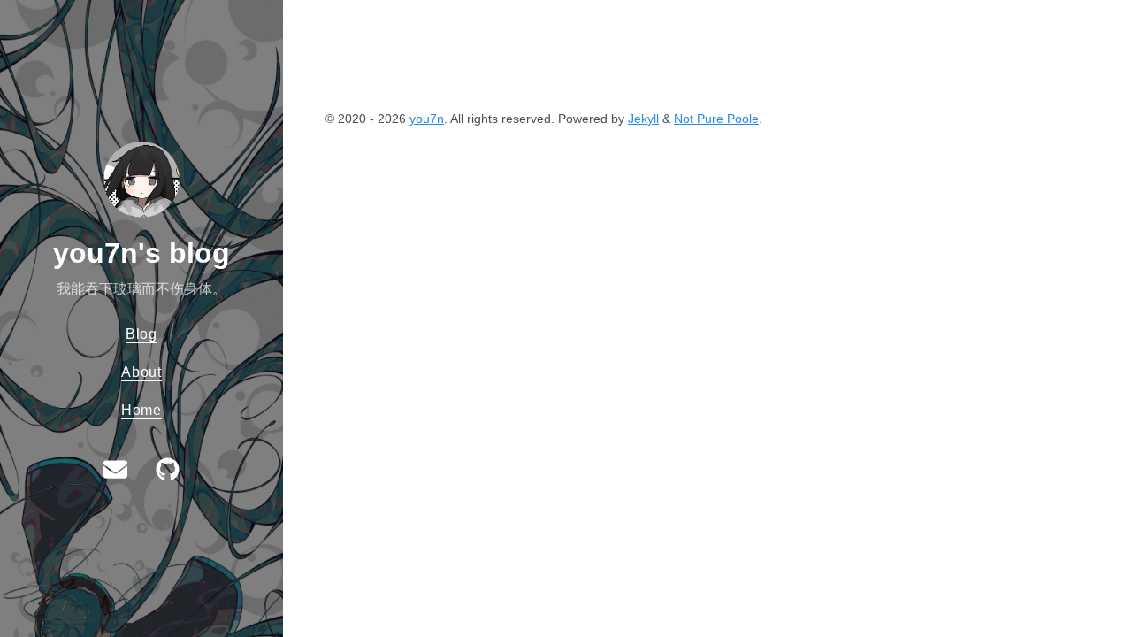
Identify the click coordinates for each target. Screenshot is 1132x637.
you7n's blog (141, 253)
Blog (141, 334)
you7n (426, 118)
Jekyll (643, 118)
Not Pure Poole (716, 118)
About (141, 372)
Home (141, 410)
